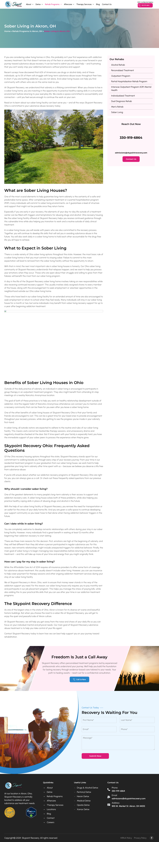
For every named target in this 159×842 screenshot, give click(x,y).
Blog (98, 4)
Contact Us (107, 4)
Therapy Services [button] (84, 4)
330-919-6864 (145, 5)
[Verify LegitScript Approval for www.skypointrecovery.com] (31, 812)
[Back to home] (13, 4)
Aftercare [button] (68, 4)
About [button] (28, 4)
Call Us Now (81, 679)
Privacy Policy (140, 838)
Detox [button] (38, 4)
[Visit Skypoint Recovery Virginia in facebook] (152, 838)
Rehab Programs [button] (52, 4)
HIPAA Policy (126, 838)
